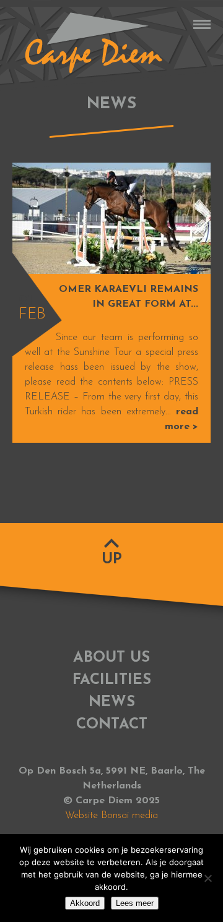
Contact (111, 724)
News (112, 702)
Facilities (111, 680)
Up (112, 559)
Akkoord (85, 903)
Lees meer (135, 903)
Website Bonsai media (111, 816)
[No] (207, 878)
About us (111, 658)
